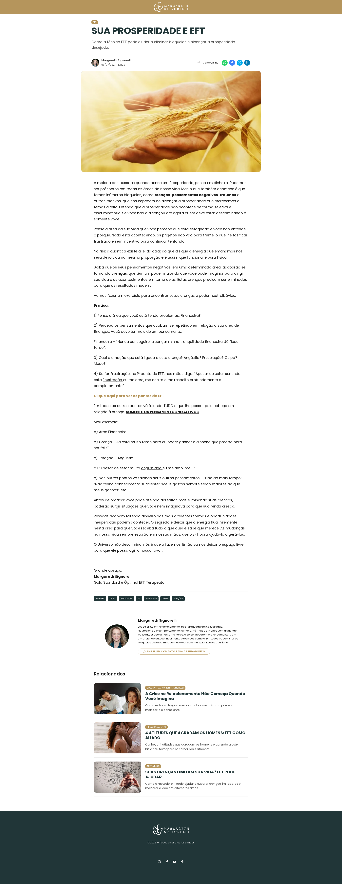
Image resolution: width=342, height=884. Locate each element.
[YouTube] (174, 861)
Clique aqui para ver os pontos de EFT (129, 395)
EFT (94, 22)
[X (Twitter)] (240, 63)
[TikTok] (181, 861)
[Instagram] (159, 861)
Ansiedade (151, 598)
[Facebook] (232, 63)
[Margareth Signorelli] (171, 7)
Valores (100, 598)
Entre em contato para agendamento (175, 651)
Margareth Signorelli (116, 60)
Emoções (178, 598)
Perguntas (126, 598)
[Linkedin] (247, 63)
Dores (165, 598)
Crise (112, 598)
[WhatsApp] (225, 63)
